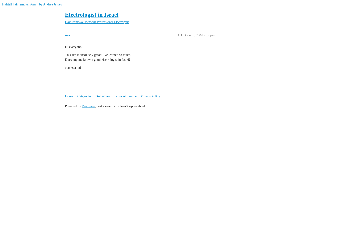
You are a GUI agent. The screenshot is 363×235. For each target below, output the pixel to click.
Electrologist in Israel (91, 14)
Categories (84, 96)
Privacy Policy (150, 96)
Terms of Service (125, 96)
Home (69, 96)
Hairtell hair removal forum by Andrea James (32, 4)
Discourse (88, 106)
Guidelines (103, 96)
